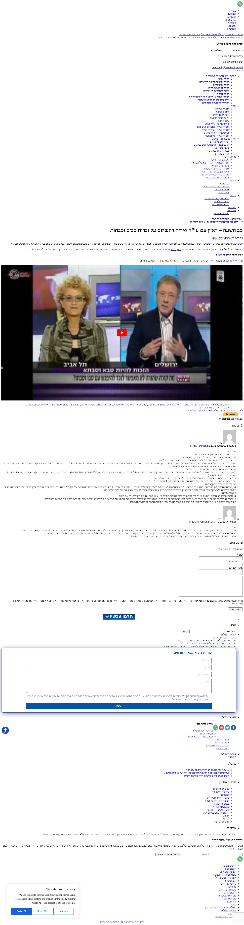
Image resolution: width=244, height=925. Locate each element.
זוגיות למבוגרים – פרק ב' (224, 138)
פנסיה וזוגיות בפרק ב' (218, 150)
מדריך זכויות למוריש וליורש (215, 174)
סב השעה (74, 404)
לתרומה (232, 207)
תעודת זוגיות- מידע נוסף (217, 135)
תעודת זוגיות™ (221, 108)
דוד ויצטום (101, 404)
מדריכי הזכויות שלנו (203, 730)
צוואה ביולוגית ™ (220, 165)
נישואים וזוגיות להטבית (224, 874)
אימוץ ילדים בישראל (225, 877)
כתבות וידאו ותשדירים (177, 404)
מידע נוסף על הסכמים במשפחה (213, 100)
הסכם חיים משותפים (218, 88)
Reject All (42, 911)
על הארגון (224, 183)
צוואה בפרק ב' (222, 147)
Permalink (204, 445)
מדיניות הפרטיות (221, 821)
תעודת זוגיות (206, 733)
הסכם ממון (223, 79)
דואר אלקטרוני (235, 561)
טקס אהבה (223, 120)
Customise (63, 911)
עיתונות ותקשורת (220, 791)
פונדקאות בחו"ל (228, 898)
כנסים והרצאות (221, 803)
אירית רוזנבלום (221, 189)
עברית (233, 10)
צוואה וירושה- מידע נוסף (217, 177)
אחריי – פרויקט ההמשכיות (216, 168)
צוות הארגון (223, 192)
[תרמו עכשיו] (118, 619)
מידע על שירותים (156, 404)
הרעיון (233, 195)
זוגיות (233, 105)
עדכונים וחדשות (138, 404)
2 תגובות (28, 404)
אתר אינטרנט (236, 567)
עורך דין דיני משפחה (225, 916)
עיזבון (233, 904)
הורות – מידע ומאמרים (217, 745)
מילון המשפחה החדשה (218, 809)
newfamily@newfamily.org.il (227, 67)
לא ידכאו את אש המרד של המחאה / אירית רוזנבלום (215, 222)
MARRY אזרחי (221, 806)
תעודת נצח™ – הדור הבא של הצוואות (210, 162)
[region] (43, 901)
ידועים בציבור (222, 111)
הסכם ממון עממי (221, 85)
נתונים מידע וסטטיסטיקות (216, 812)
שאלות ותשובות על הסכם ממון (220, 907)
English (232, 13)
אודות (233, 180)
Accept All (22, 911)
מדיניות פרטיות (221, 213)
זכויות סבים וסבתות (200, 404)
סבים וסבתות (236, 243)
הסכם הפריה (222, 94)
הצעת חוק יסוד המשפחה (216, 198)
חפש (233, 625)
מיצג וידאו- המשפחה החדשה (227, 219)
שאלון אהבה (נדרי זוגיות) (216, 123)
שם (241, 554)
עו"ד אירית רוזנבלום (43, 404)
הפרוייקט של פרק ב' (219, 141)
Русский (231, 22)
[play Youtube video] (122, 332)
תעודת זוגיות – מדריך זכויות (215, 129)
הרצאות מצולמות (220, 204)
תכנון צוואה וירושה (219, 159)
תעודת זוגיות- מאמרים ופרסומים (213, 126)
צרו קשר (231, 210)
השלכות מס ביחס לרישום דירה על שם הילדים (206, 775)
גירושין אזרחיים (228, 883)
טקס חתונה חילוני (227, 889)
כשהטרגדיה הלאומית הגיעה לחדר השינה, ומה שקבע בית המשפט (196, 772)
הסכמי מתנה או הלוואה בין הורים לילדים (209, 97)
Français (231, 28)
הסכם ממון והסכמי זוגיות (200, 736)
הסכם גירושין (229, 892)
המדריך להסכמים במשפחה (215, 102)
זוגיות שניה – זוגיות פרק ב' (216, 132)
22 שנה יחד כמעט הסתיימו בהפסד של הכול (207, 769)
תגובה (240, 574)
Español (232, 25)
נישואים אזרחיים (221, 114)
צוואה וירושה (229, 156)
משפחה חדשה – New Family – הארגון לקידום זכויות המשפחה (211, 34)
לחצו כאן (220, 255)
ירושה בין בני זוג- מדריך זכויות (214, 171)
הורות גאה (231, 901)
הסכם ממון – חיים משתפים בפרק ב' (211, 144)
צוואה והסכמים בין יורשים (216, 91)
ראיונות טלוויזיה (221, 201)
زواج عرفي (230, 19)
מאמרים (225, 794)
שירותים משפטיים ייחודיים (216, 186)
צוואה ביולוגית (222, 742)
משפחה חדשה (88, 404)
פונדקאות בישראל (227, 895)
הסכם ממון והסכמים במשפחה (221, 76)
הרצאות (232, 757)
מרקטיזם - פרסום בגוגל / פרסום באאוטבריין (122, 922)
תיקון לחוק (175, 249)
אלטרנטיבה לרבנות (219, 117)
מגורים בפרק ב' (221, 153)
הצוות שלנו (230, 880)
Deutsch (231, 16)
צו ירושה (231, 886)
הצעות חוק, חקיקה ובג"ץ (216, 800)
